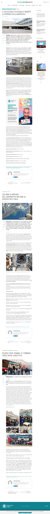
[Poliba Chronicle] (25, 2)
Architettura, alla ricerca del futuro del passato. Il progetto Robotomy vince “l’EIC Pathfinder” (41, 30)
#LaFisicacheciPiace (21, 167)
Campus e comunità (27, 5)
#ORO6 (24, 167)
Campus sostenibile (21, 5)
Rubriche (40, 5)
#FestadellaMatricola (9, 167)
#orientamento (27, 476)
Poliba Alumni (33, 5)
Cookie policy (41, 511)
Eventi (37, 5)
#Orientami (30, 476)
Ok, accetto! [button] (20, 512)
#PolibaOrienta (27, 167)
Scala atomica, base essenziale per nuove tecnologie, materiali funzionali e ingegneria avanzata (41, 74)
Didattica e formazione (9, 350)
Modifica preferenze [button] (25, 512)
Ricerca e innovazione (14, 5)
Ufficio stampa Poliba (5, 16)
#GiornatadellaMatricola (15, 167)
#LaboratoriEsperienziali (14, 476)
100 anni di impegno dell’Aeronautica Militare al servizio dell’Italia (14, 196)
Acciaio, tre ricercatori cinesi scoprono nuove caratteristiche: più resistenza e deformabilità (41, 22)
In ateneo (9, 5)
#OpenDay (23, 476)
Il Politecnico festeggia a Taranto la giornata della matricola (16, 13)
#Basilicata (9, 476)
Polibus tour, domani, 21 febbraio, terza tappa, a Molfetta (16, 354)
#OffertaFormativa (19, 476)
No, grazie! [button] (30, 512)
